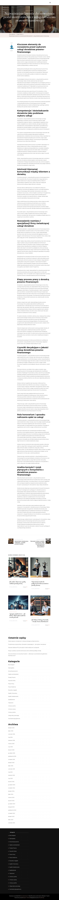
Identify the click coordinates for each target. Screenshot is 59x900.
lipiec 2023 (10, 819)
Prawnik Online (11, 680)
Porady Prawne (29, 10)
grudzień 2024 (11, 784)
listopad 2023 (11, 807)
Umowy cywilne (12, 712)
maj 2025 (10, 772)
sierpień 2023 (11, 816)
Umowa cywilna (12, 705)
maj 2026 (10, 737)
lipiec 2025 (10, 765)
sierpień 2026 (11, 727)
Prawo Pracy (11, 683)
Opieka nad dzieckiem (13, 674)
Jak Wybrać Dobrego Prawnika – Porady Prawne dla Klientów (40, 620)
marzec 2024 (11, 797)
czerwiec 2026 (11, 734)
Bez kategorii (11, 664)
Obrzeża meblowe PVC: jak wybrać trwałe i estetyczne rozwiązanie (23, 647)
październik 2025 (12, 756)
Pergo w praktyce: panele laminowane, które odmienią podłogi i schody (24, 650)
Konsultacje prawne (13, 671)
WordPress (41, 897)
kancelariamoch (15, 3)
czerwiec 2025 (11, 769)
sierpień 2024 (11, 791)
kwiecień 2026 (11, 740)
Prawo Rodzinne (12, 686)
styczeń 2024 (11, 800)
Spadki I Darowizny (12, 693)
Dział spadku (11, 667)
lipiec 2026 (10, 730)
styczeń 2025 (11, 781)
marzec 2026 (11, 743)
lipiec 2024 (10, 794)
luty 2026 (10, 746)
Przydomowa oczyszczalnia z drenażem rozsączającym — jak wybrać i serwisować (27, 644)
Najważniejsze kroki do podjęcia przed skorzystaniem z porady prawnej (40, 583)
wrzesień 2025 (11, 759)
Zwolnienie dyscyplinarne (14, 718)
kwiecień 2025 (11, 775)
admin (11, 50)
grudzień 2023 (11, 803)
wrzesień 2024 (11, 788)
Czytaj (24, 587)
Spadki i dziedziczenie (13, 696)
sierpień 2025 (11, 762)
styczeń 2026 (11, 749)
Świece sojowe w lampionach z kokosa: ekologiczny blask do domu (23, 641)
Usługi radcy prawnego (13, 715)
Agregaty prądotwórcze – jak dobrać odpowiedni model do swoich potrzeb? (17, 615)
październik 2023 (12, 810)
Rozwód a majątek (12, 690)
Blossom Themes (26, 897)
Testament (10, 702)
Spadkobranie (11, 699)
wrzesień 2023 (11, 813)
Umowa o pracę (12, 709)
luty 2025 (10, 778)
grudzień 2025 (11, 753)
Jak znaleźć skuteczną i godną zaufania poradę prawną (17, 582)
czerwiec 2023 (11, 822)
